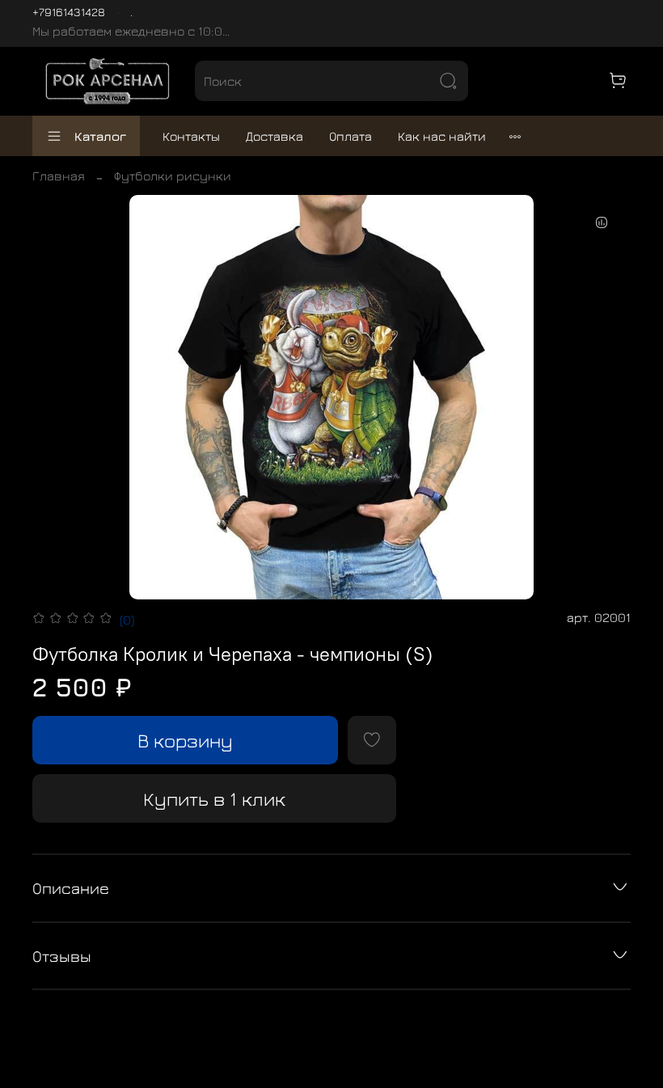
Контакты (191, 136)
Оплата (350, 136)
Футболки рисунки (172, 175)
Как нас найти (442, 136)
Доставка (274, 136)
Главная (58, 175)
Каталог (100, 136)
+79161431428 (68, 12)
